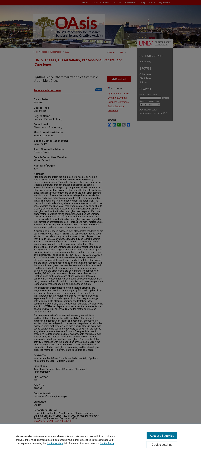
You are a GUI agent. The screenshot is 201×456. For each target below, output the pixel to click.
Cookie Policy (107, 443)
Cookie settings (55, 443)
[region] (100, 440)
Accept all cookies (162, 435)
